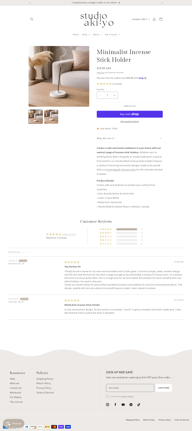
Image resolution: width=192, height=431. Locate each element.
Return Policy (43, 383)
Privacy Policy (43, 387)
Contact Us (16, 387)
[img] (71, 262)
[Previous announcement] (29, 3)
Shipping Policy (44, 378)
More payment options (130, 121)
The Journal (16, 401)
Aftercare (14, 383)
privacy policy (127, 396)
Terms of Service (45, 392)
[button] (31, 19)
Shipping (100, 72)
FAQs (12, 378)
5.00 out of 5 (69, 234)
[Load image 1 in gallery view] (35, 117)
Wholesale (15, 392)
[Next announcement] (162, 3)
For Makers (16, 397)
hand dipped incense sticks (121, 169)
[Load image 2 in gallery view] (51, 117)
